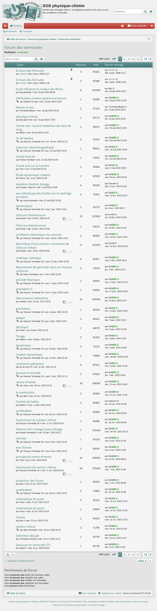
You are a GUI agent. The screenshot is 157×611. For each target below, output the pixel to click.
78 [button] (145, 59)
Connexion (27, 31)
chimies (21, 438)
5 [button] (137, 59)
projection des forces (29, 480)
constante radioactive (30, 364)
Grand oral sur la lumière (32, 166)
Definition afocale (27, 536)
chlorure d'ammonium (31, 215)
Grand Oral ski (25, 156)
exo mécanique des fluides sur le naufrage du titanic (43, 195)
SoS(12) (112, 354)
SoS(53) (112, 116)
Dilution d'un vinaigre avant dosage (39, 429)
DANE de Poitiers (47, 601)
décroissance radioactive (32, 298)
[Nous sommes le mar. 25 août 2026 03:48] (149, 39)
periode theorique (28, 280)
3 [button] (129, 59)
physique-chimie (27, 116)
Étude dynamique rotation (33, 175)
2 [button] (124, 59)
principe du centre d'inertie (33, 457)
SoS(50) (112, 97)
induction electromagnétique (35, 147)
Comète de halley (27, 401)
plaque (20, 318)
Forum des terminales (23, 47)
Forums (18, 25)
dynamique (23, 345)
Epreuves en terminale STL (33, 545)
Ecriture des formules (30, 71)
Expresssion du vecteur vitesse (36, 420)
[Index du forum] (22, 11)
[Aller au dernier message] (117, 70)
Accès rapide (6, 26)
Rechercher (11, 31)
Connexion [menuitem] (152, 26)
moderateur (23, 52)
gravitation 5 (24, 289)
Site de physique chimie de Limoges (132, 601)
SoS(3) (112, 147)
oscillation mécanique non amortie (39, 234)
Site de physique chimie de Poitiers (98, 601)
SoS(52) (112, 125)
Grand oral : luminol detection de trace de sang (43, 127)
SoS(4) (112, 205)
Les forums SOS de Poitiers (69, 601)
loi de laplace (24, 138)
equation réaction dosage (32, 184)
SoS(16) (112, 535)
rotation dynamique (29, 354)
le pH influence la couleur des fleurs (39, 89)
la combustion (25, 392)
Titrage (20, 336)
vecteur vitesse (25, 526)
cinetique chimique (28, 258)
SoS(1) (112, 165)
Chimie (20, 517)
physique (22, 327)
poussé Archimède (28, 373)
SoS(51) (112, 257)
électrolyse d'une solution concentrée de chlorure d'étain (42, 245)
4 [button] (133, 59)
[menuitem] (122, 26)
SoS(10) (112, 174)
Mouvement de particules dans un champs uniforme (44, 269)
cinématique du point (30, 499)
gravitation (23, 308)
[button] (114, 59)
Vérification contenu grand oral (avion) (41, 98)
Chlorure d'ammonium (31, 225)
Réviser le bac (25, 107)
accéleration (24, 411)
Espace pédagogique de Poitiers (23, 601)
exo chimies (24, 447)
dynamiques (24, 206)
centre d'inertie (26, 382)
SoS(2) (23, 74)
